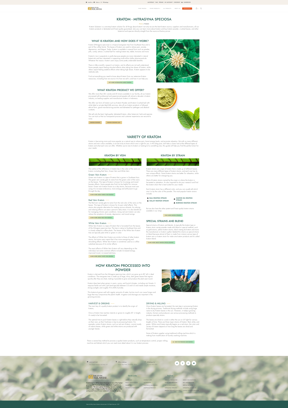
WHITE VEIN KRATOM (170, 382)
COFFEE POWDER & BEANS (190, 390)
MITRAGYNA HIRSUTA (170, 388)
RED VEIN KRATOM (188, 382)
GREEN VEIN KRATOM (189, 380)
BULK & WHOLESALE (131, 382)
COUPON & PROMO (149, 388)
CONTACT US (147, 380)
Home (141, 24)
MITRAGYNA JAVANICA (189, 388)
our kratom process (141, 343)
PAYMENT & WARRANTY (131, 388)
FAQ (126, 385)
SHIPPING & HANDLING (150, 385)
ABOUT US (128, 380)
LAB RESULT (147, 382)
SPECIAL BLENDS (187, 385)
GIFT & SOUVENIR (169, 385)
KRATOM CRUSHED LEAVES (172, 390)
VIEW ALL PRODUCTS (170, 380)
